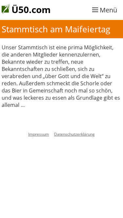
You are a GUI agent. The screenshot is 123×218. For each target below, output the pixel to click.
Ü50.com (31, 9)
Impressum (38, 134)
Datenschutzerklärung (74, 134)
